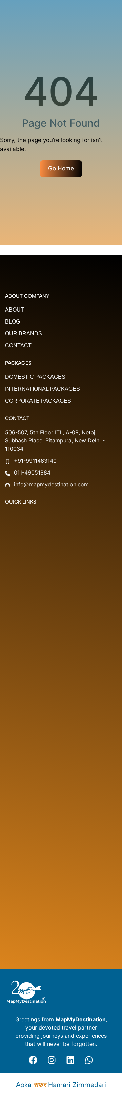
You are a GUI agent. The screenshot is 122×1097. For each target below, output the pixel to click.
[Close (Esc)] (99, 7)
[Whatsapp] (89, 1059)
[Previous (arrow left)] (12, 548)
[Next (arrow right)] (110, 548)
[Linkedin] (70, 1059)
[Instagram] (51, 1059)
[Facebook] (33, 1059)
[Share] (84, 7)
